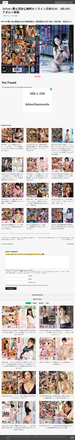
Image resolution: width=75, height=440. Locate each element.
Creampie (18, 233)
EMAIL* (30, 279)
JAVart (8, 438)
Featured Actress (30, 233)
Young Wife (47, 233)
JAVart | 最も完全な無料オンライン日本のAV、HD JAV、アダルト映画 (37, 10)
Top (73, 437)
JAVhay (62, 436)
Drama (23, 233)
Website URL (31, 282)
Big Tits (13, 233)
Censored (5, 233)
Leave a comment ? (8, 244)
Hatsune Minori (39, 233)
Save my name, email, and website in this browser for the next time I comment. (27, 285)
